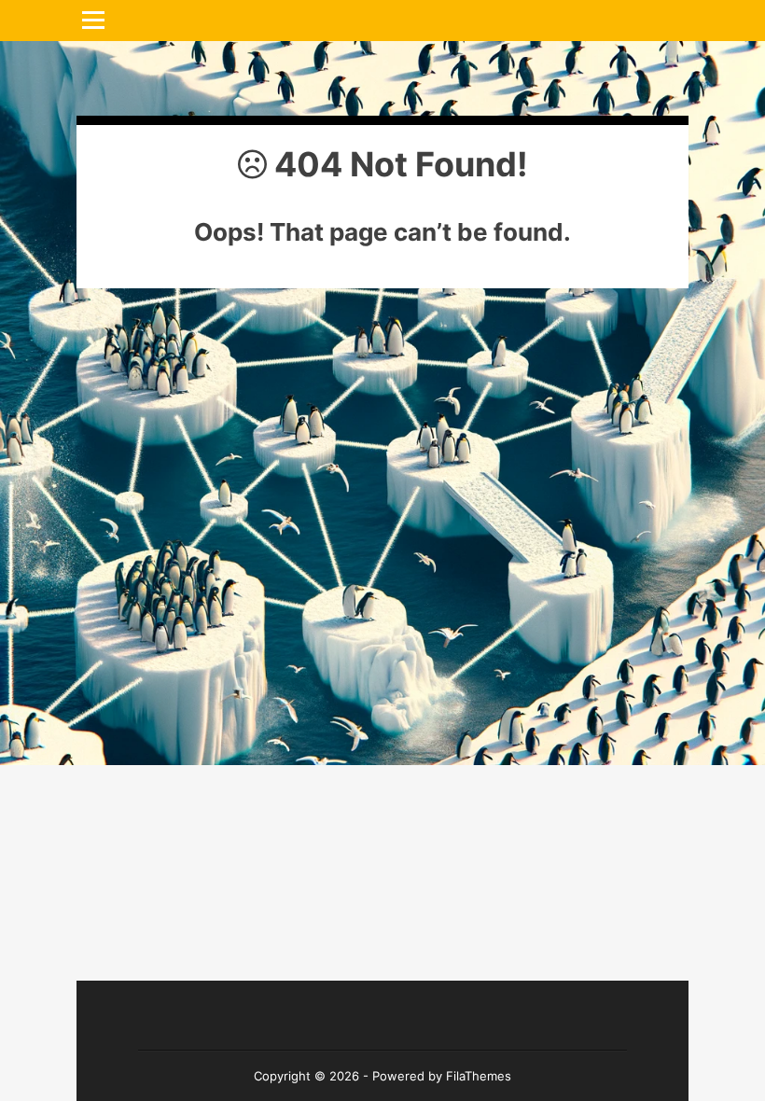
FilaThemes (478, 1075)
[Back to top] (653, 989)
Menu (99, 20)
